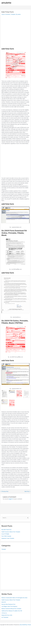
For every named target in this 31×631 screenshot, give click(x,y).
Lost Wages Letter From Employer (9, 606)
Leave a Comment (6, 14)
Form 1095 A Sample (6, 536)
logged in (11, 499)
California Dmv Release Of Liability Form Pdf (12, 610)
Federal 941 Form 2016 (7, 615)
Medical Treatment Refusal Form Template (11, 608)
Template (13, 14)
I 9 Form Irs (4, 613)
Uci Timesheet (5, 617)
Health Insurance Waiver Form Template (11, 531)
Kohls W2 (4, 602)
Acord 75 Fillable (5, 534)
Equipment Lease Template (8, 538)
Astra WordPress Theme (25, 624)
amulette (6, 2)
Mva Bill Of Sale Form (6, 529)
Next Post (27, 491)
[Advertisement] (15, 31)
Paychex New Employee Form (8, 604)
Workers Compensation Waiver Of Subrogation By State (14, 597)
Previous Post (4, 491)
